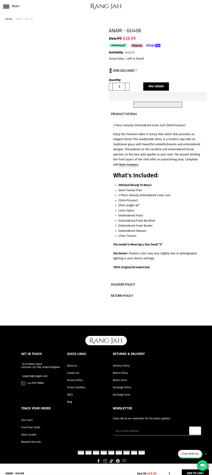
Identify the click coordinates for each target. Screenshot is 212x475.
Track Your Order (30, 427)
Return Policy (120, 373)
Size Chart (27, 420)
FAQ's (70, 394)
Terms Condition (76, 387)
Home (8, 18)
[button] (158, 96)
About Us (72, 365)
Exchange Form (121, 394)
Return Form (120, 380)
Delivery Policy (121, 365)
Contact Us (73, 373)
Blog (69, 401)
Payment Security (31, 441)
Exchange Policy (122, 387)
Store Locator (29, 434)
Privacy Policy (75, 380)
